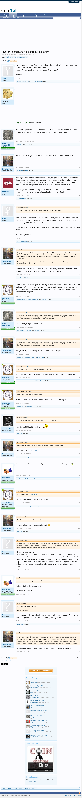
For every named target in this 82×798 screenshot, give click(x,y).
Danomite (28, 299)
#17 (79, 569)
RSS (79, 793)
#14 (79, 475)
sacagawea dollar (22, 57)
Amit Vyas (33, 712)
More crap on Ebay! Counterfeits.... (39, 735)
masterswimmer (21, 299)
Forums (13, 15)
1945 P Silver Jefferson (36, 681)
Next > (14, 60)
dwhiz (31, 692)
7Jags (32, 727)
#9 (79, 354)
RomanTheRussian (35, 697)
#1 (79, 78)
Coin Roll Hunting (13, 54)
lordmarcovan (34, 702)
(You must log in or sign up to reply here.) (69, 657)
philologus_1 (29, 330)
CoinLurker (5, 552)
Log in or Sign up (74, 1)
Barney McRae (34, 687)
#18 (79, 594)
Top (77, 793)
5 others (42, 380)
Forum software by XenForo (15, 795)
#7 (79, 296)
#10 (79, 377)
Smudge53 (33, 731)
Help (69, 793)
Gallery (30, 14)
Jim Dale (19, 478)
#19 (79, 621)
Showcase (38, 14)
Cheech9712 (34, 380)
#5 (79, 238)
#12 (79, 430)
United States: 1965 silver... (37, 700)
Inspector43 (20, 81)
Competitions (21, 14)
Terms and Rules (68, 795)
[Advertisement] (40, 35)
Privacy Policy (77, 795)
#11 (79, 403)
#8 (79, 327)
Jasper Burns (33, 722)
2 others (40, 478)
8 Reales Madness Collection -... (38, 695)
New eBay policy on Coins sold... (38, 686)
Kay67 (25, 54)
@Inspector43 (36, 450)
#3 (79, 167)
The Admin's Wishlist (31, 781)
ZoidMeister (20, 170)
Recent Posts (15, 17)
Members (54, 14)
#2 (79, 141)
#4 (79, 195)
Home (5, 14)
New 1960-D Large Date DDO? (38, 720)
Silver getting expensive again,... (38, 705)
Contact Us (64, 793)
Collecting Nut (6, 169)
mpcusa (32, 707)
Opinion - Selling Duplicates (37, 715)
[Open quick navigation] (79, 788)
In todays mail (34, 690)
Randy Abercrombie (37, 81)
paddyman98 (6, 477)
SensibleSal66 (20, 357)
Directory (46, 14)
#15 (79, 502)
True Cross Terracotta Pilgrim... (38, 730)
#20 (79, 651)
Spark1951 (26, 81)
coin (7, 57)
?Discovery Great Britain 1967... (38, 725)
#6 (79, 274)
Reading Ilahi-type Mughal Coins (38, 710)
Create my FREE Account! (41, 671)
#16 (79, 528)
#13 (79, 453)
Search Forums (6, 17)
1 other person (44, 299)
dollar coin (13, 57)
